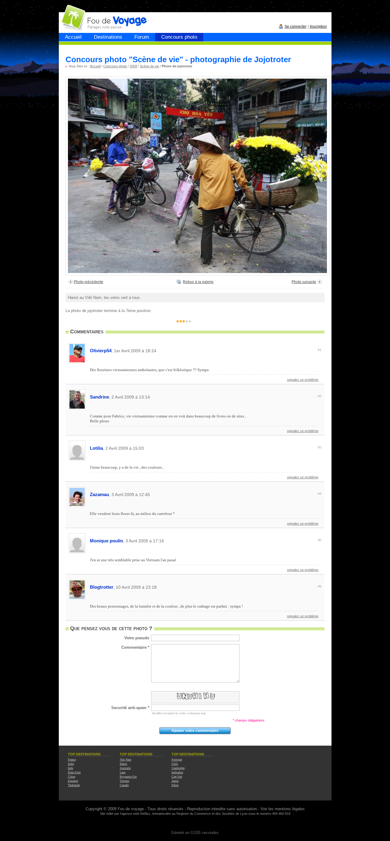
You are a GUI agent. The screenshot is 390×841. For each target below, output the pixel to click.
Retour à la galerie (198, 282)
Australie (125, 768)
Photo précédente (88, 282)
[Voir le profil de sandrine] (77, 408)
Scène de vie (149, 66)
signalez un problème (302, 379)
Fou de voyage (131, 809)
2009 (133, 66)
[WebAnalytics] (195, 823)
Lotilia (205, 448)
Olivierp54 (205, 350)
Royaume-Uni (128, 776)
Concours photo (179, 37)
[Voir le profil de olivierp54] (77, 362)
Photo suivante (304, 282)
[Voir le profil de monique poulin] (77, 552)
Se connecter (296, 26)
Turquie (124, 780)
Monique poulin (205, 540)
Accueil (73, 37)
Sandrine (205, 396)
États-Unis (74, 772)
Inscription (318, 26)
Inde (70, 768)
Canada (124, 785)
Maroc (123, 763)
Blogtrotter (205, 587)
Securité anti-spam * (130, 707)
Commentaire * (135, 647)
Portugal (177, 759)
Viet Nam (125, 759)
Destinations (108, 37)
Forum (141, 37)
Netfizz (145, 813)
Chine (71, 776)
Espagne (73, 780)
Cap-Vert (177, 776)
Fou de (82, 14)
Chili (175, 763)
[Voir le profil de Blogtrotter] (77, 598)
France (72, 759)
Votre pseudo (136, 638)
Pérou (175, 785)
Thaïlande (74, 785)
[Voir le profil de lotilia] (77, 459)
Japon (175, 780)
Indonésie (177, 772)
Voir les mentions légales (283, 809)
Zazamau (205, 494)
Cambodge (178, 768)
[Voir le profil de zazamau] (77, 506)
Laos (123, 772)
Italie (71, 763)
